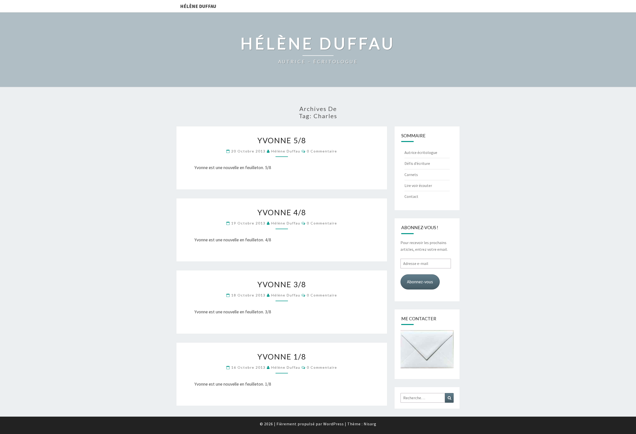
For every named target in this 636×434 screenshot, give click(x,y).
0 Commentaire (322, 151)
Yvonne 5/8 (281, 140)
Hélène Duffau (198, 6)
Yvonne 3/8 (281, 284)
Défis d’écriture (417, 163)
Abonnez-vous (420, 282)
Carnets (411, 174)
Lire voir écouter (418, 185)
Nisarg (370, 423)
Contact (411, 196)
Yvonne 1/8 (281, 356)
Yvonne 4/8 (281, 212)
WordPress (333, 423)
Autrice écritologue (420, 152)
